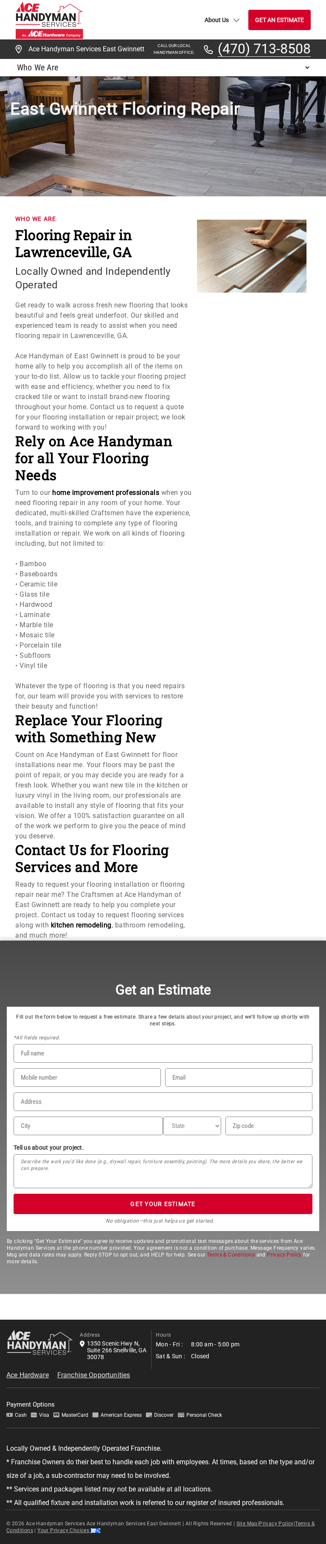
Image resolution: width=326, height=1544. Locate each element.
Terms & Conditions (231, 1255)
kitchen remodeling (81, 925)
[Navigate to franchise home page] (49, 19)
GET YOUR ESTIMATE (162, 1204)
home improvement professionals (105, 493)
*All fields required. (37, 1038)
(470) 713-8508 (264, 49)
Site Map (247, 1524)
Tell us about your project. (49, 1147)
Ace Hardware (27, 1375)
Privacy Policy (284, 1255)
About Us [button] (217, 20)
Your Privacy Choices (63, 1530)
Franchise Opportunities (93, 1375)
